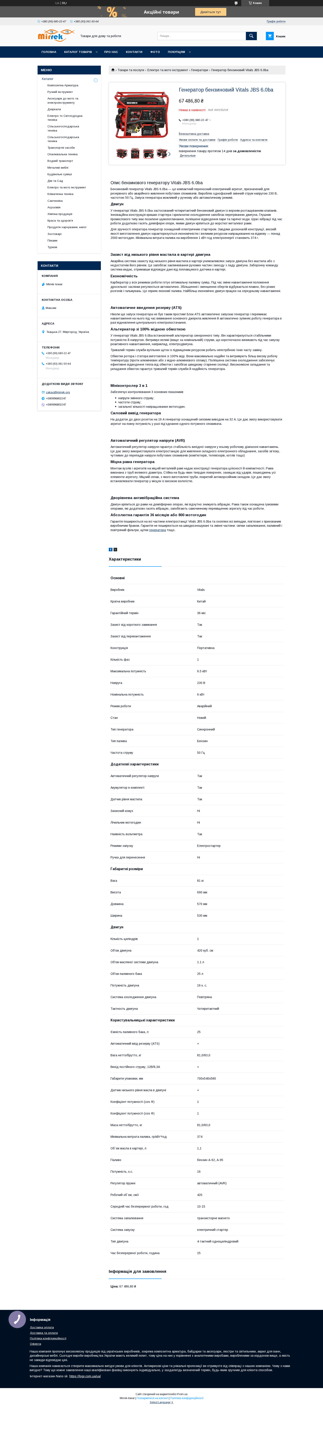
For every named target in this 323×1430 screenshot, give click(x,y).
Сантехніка (55, 200)
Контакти (134, 52)
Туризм (52, 247)
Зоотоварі (54, 234)
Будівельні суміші (59, 174)
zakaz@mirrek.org (58, 392)
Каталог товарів (78, 52)
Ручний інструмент (60, 92)
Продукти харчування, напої (67, 227)
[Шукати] (251, 36)
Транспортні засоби (61, 147)
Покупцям (176, 52)
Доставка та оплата (44, 1332)
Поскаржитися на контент (152, 1398)
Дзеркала (54, 109)
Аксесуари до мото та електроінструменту (62, 100)
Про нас (111, 52)
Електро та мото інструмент (167, 70)
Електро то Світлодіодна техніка (64, 117)
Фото (155, 52)
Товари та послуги (131, 70)
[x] (115, 550)
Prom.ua (182, 1394)
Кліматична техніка (60, 194)
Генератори (199, 70)
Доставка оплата (42, 1327)
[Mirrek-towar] (56, 40)
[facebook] (111, 550)
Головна (49, 52)
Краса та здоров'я (60, 220)
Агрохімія (53, 207)
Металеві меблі (57, 167)
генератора (157, 530)
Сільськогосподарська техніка (63, 128)
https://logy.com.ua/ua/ (85, 1376)
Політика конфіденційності (48, 1338)
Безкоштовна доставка (194, 133)
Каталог (47, 79)
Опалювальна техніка (62, 154)
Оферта (35, 1343)
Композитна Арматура (62, 85)
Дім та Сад (55, 180)
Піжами (52, 240)
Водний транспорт (60, 160)
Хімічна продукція (59, 214)
